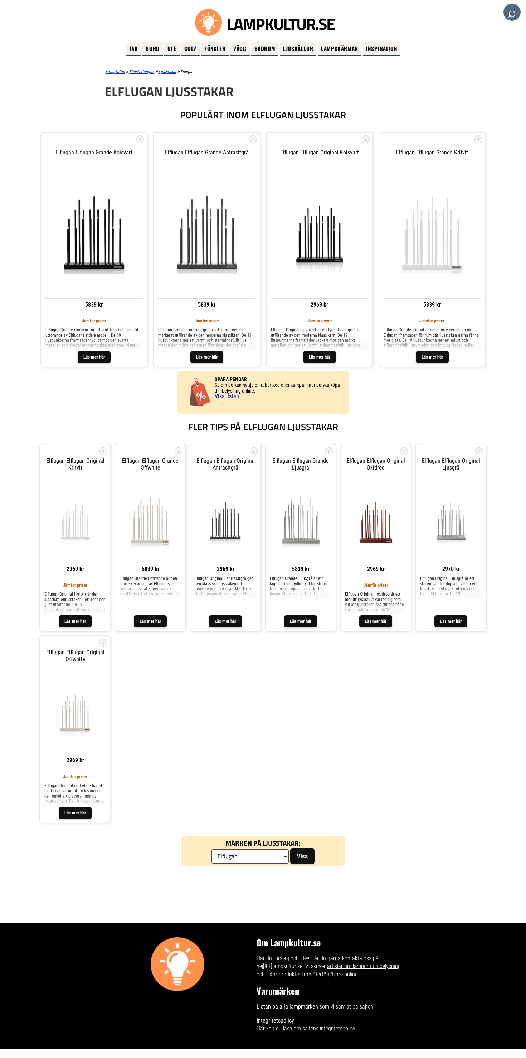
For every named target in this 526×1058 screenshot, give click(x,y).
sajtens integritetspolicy (328, 1028)
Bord (152, 48)
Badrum (265, 48)
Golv (190, 48)
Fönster (214, 48)
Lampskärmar (339, 48)
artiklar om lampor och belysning (364, 966)
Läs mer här (94, 357)
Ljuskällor (298, 48)
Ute (171, 48)
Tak (133, 48)
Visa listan (227, 396)
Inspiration (381, 48)
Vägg (239, 48)
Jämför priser (94, 320)
